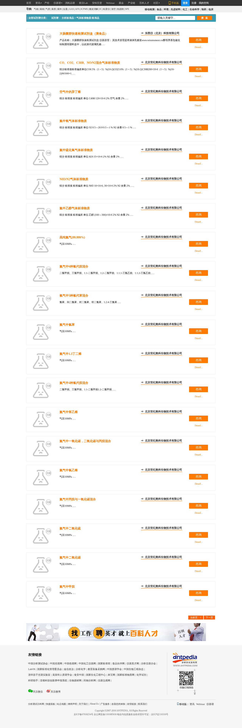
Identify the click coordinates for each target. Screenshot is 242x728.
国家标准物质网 (126, 674)
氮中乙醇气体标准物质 (75, 208)
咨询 (198, 40)
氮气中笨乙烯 (69, 412)
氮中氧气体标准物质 (73, 120)
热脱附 (120, 9)
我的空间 (204, 3)
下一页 (209, 617)
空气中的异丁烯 (70, 91)
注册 (194, 3)
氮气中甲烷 (67, 586)
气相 (36, 9)
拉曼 (65, 9)
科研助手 (33, 680)
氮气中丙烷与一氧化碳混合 (78, 499)
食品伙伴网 (119, 663)
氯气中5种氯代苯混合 (74, 295)
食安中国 (79, 674)
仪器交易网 (105, 680)
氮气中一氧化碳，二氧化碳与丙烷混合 (85, 441)
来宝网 (112, 674)
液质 (53, 9)
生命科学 (194, 9)
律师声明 (73, 704)
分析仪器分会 (149, 663)
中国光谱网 (57, 663)
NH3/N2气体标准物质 (74, 179)
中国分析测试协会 (38, 663)
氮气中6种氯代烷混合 (74, 266)
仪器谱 (210, 704)
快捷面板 (51, 704)
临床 (211, 9)
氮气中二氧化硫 (70, 528)
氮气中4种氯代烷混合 (74, 382)
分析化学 (81, 669)
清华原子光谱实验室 (40, 674)
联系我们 (142, 704)
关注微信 (38, 691)
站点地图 (62, 704)
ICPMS (84, 9)
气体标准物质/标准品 (87, 17)
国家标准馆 (105, 663)
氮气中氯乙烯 (69, 470)
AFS (77, 9)
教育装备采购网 (97, 669)
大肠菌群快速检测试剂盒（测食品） (84, 33)
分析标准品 (68, 17)
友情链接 (132, 704)
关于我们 (84, 704)
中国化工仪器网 (88, 663)
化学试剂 (142, 674)
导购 (29, 9)
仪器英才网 (133, 663)
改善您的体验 (119, 704)
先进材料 (176, 9)
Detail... (199, 47)
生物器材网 (76, 680)
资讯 (193, 704)
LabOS (32, 669)
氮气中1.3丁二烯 (70, 353)
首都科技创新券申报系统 (54, 680)
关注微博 (55, 691)
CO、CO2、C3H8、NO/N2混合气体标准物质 (90, 62)
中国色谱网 (71, 663)
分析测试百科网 (36, 704)
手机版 (175, 3)
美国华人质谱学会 (62, 674)
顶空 (113, 9)
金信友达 (69, 669)
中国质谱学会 (115, 669)
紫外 (59, 9)
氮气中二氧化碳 (70, 557)
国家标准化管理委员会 (50, 669)
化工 (185, 9)
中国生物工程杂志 (134, 669)
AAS (71, 9)
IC (100, 9)
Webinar (201, 704)
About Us (95, 703)
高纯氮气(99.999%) (72, 237)
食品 (159, 9)
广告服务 (106, 704)
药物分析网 (90, 680)
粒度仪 (106, 9)
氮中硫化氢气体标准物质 (76, 150)
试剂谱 (55, 17)
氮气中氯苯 (67, 324)
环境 (166, 9)
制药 (204, 9)
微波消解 (93, 9)
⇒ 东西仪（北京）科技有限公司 (160, 33)
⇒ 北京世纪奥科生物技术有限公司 (161, 62)
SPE (127, 9)
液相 (42, 9)
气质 (48, 9)
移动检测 (150, 9)
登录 (185, 3)
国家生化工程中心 (96, 674)
